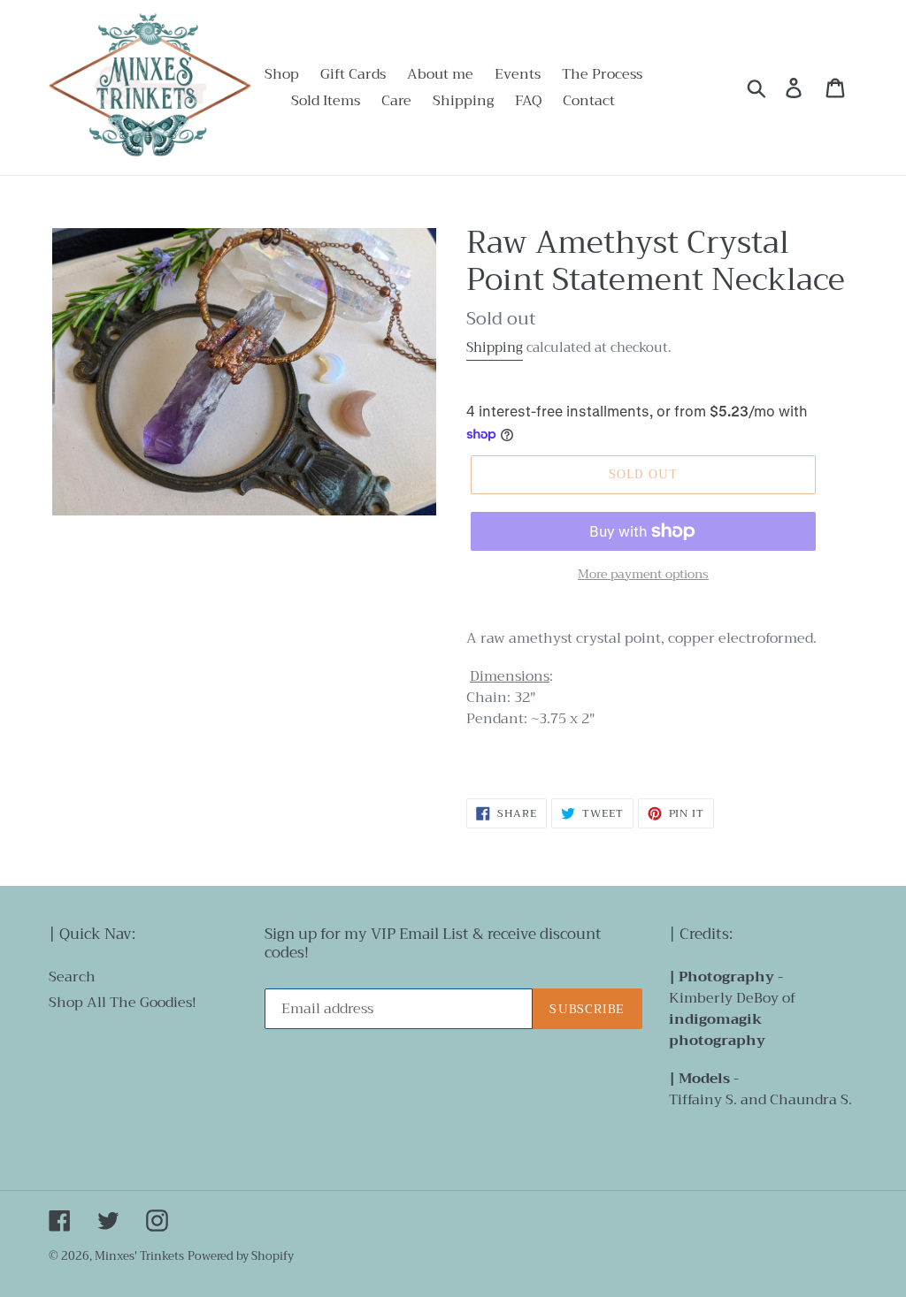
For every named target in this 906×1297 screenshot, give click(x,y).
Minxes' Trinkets (139, 1256)
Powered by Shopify (241, 1256)
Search (72, 977)
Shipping (494, 347)
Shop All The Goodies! (122, 1002)
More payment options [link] (643, 574)
